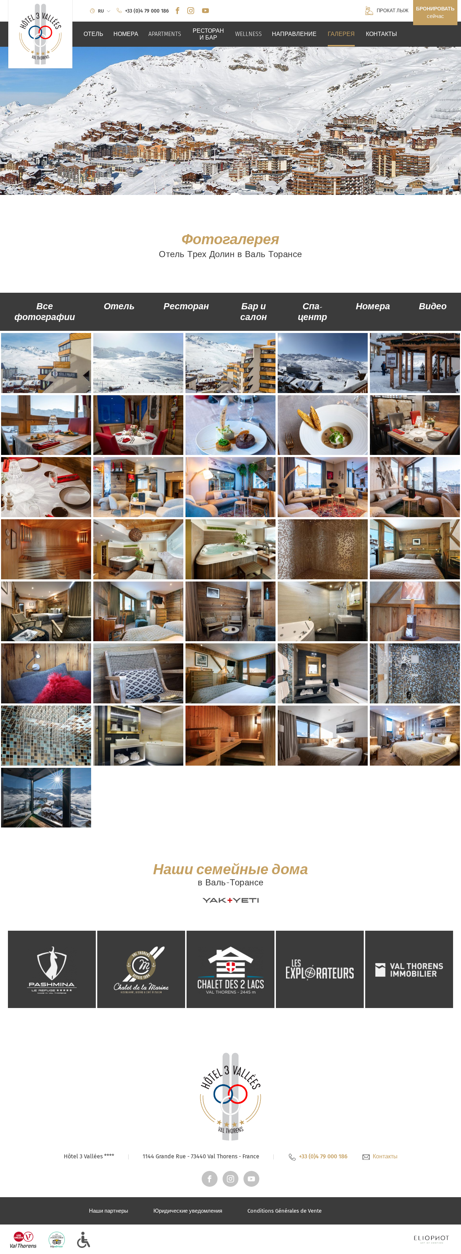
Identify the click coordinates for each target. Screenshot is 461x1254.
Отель (119, 306)
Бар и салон (253, 312)
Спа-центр (312, 312)
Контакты (385, 1156)
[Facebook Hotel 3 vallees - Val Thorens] (177, 11)
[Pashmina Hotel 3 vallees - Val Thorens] (52, 968)
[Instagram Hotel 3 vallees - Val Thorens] (190, 11)
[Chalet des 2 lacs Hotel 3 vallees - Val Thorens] (230, 968)
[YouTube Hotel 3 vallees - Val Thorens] (205, 11)
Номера (373, 306)
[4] (372, 1211)
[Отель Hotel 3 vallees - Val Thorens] (40, 34)
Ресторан (186, 306)
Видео (433, 306)
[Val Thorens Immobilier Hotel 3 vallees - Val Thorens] (409, 968)
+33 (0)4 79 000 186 (323, 1156)
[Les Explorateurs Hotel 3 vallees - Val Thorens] (319, 968)
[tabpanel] (230, 121)
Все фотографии (44, 312)
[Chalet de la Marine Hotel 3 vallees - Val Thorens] (141, 968)
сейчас (435, 12)
